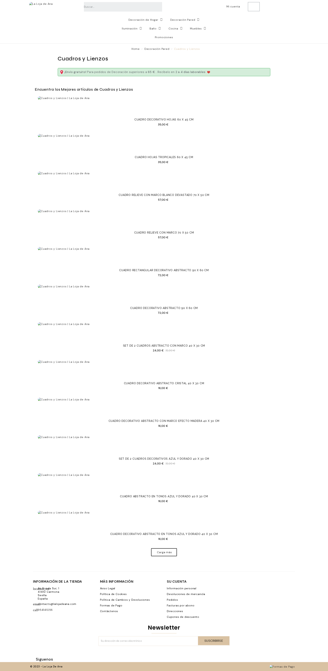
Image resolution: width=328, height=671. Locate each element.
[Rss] (68, 659)
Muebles (196, 28)
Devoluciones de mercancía (186, 594)
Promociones (164, 37)
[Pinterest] (75, 659)
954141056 (45, 610)
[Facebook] (61, 659)
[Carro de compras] (254, 6)
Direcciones (175, 611)
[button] (164, 552)
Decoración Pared (182, 19)
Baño (153, 28)
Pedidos (172, 599)
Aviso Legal (107, 588)
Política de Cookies (113, 594)
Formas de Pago (111, 605)
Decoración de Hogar (143, 19)
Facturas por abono (180, 605)
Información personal (181, 588)
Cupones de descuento (183, 617)
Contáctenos (109, 611)
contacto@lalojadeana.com (57, 604)
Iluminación (130, 28)
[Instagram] (81, 659)
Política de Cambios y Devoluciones (125, 599)
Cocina (173, 28)
